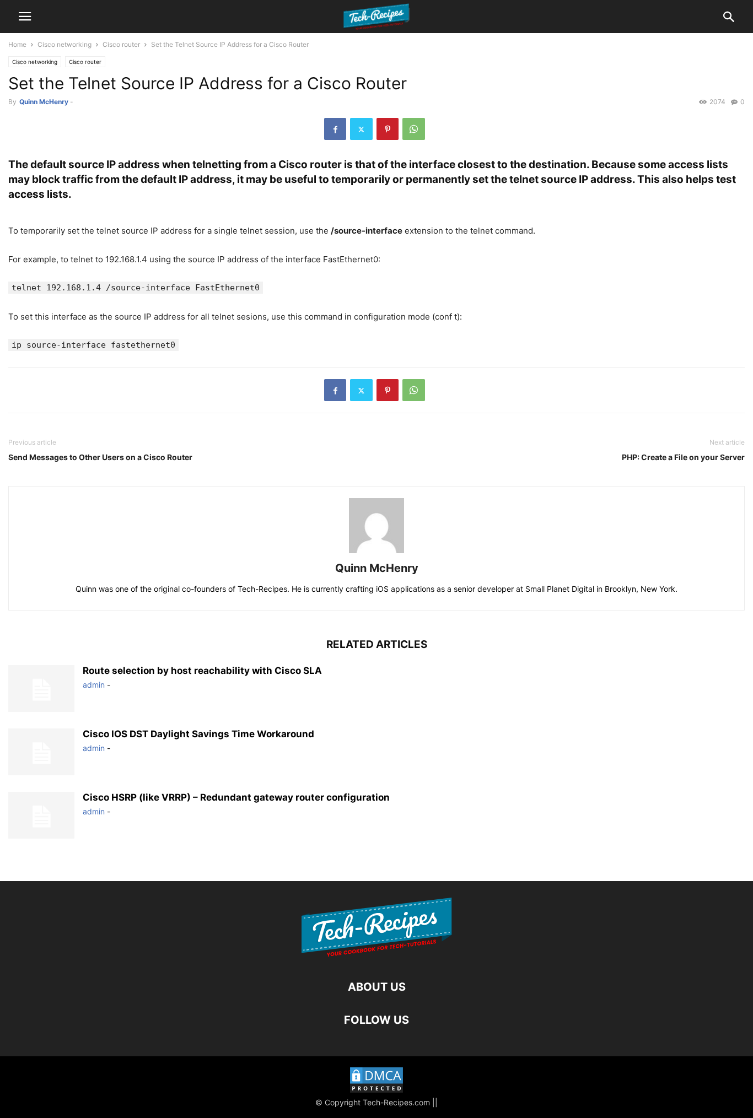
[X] (361, 129)
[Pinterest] (387, 129)
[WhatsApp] (413, 129)
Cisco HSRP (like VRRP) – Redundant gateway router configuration (236, 797)
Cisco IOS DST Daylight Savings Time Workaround (198, 733)
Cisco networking (64, 44)
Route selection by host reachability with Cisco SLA (202, 670)
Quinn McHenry (43, 102)
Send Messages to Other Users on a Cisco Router (100, 457)
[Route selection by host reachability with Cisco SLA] (41, 690)
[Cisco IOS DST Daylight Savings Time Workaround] (41, 753)
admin (94, 684)
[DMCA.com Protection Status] (376, 1081)
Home (17, 44)
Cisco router (121, 44)
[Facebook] (335, 129)
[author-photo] (376, 553)
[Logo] (377, 953)
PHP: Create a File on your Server (683, 457)
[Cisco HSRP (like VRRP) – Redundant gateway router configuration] (41, 816)
